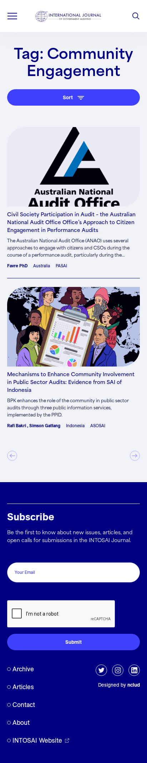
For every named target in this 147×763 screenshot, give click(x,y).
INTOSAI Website (37, 740)
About (21, 722)
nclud (133, 685)
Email (15, 555)
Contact (23, 705)
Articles (23, 687)
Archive (23, 669)
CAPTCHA (22, 592)
